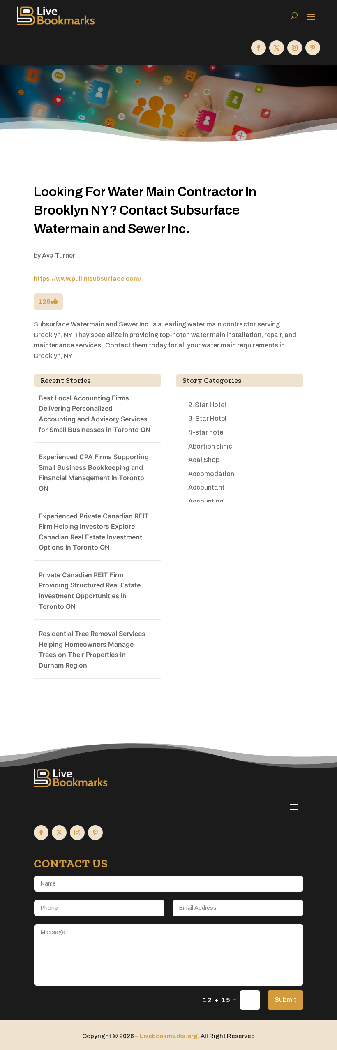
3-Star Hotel (207, 418)
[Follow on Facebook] (258, 47)
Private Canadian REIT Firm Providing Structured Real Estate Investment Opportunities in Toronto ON (90, 591)
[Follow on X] (276, 47)
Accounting (206, 501)
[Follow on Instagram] (294, 47)
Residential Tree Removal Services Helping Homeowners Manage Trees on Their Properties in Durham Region (92, 649)
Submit (285, 999)
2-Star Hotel (207, 404)
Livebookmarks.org (169, 1036)
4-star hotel (206, 432)
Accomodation (211, 473)
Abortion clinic (210, 446)
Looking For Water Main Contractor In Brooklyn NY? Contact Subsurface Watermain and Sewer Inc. (145, 210)
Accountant (206, 487)
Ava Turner (58, 255)
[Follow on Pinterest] (312, 47)
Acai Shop (203, 459)
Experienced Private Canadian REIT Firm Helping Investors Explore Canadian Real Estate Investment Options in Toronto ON (94, 532)
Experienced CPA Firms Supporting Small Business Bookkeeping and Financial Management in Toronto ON (94, 473)
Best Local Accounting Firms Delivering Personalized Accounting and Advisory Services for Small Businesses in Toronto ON (94, 414)
